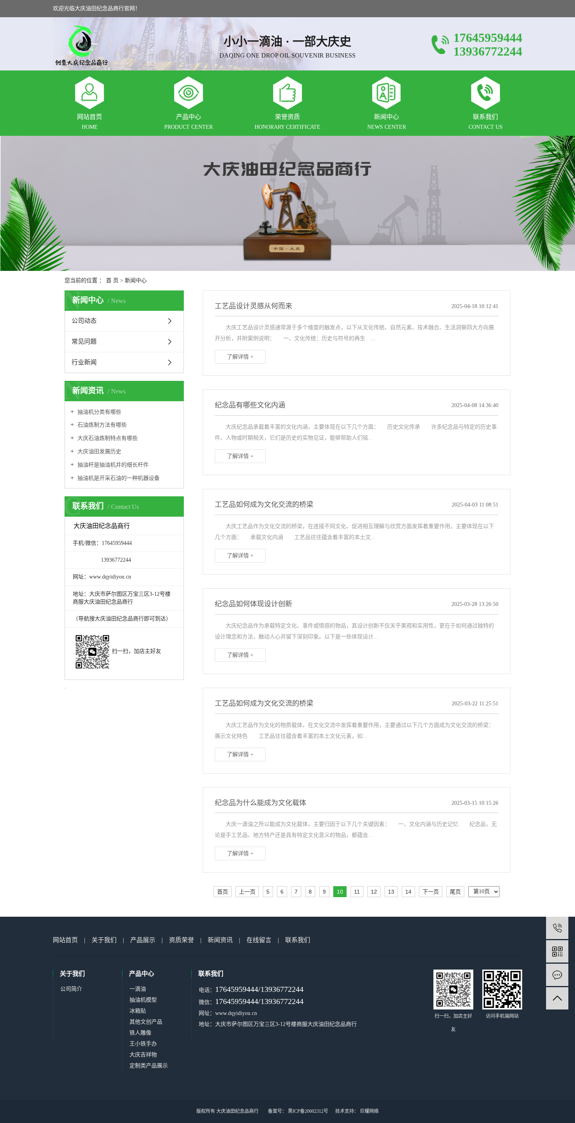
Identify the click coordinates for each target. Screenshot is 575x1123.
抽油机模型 (143, 1000)
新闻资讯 (220, 940)
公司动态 (84, 320)
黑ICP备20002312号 (308, 1111)
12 (374, 892)
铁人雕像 (140, 1033)
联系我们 (297, 940)
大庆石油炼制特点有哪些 (107, 438)
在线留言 (258, 940)
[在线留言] (557, 975)
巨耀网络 (369, 1111)
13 (391, 892)
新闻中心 (136, 280)
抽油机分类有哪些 (98, 412)
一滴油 (137, 989)
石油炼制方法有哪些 (101, 425)
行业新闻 (84, 362)
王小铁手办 (143, 1044)
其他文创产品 (145, 1022)
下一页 (430, 892)
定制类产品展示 (148, 1066)
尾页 (455, 892)
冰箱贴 (137, 1011)
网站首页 (65, 940)
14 (408, 892)
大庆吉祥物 (143, 1055)
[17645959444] (557, 928)
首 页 (112, 280)
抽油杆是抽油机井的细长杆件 (112, 465)
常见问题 (84, 341)
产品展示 (142, 940)
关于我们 (104, 940)
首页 (222, 892)
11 (357, 892)
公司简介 (71, 989)
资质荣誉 (181, 940)
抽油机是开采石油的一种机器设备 (118, 478)
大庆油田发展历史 (98, 451)
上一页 (247, 892)
